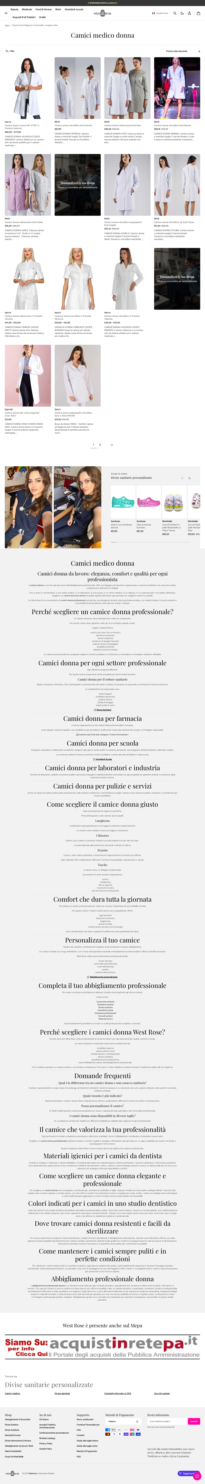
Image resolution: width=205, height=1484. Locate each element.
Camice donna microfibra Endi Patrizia (73, 125)
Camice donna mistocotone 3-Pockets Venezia (23, 317)
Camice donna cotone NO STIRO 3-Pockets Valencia (22, 126)
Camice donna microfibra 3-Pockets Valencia (122, 317)
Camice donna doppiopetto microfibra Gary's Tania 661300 (73, 414)
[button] (160, 13)
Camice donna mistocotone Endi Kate (122, 125)
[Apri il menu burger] (6, 13)
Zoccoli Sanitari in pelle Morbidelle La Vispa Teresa (171, 527)
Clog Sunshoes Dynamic (144, 526)
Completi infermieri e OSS (117, 1393)
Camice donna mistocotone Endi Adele (24, 222)
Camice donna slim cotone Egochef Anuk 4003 (22, 414)
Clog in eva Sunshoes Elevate (121, 526)
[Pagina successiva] (111, 445)
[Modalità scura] (182, 13)
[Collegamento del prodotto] (28, 102)
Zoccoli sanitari (162, 1393)
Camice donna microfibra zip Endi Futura (174, 222)
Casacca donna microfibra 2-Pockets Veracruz (73, 317)
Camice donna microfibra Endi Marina (172, 125)
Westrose (33, 1473)
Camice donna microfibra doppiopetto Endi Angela (123, 223)
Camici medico (12, 1393)
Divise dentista (62, 1393)
